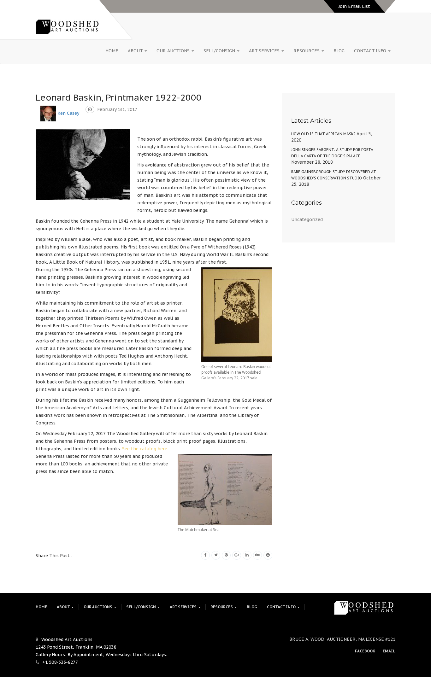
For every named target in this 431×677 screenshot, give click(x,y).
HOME (111, 51)
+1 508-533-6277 (60, 662)
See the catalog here (144, 449)
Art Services (265, 51)
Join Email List (354, 6)
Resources (307, 51)
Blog (339, 51)
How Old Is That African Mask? (323, 133)
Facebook (365, 651)
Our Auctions (173, 51)
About (136, 51)
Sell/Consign (220, 51)
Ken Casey (68, 113)
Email (389, 651)
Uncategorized (307, 219)
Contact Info (370, 51)
